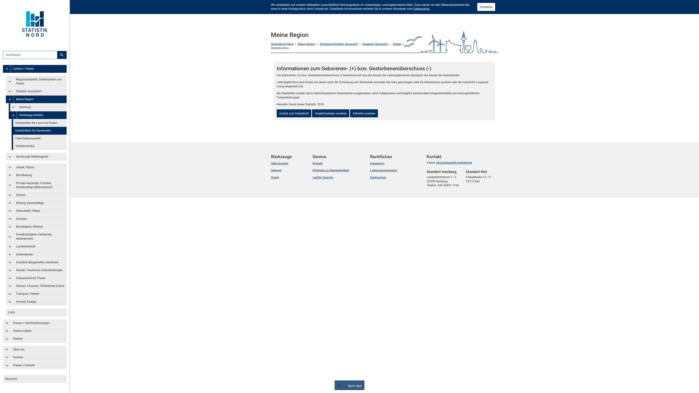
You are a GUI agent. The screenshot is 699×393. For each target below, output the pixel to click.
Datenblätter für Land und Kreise (36, 123)
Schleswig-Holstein (31, 115)
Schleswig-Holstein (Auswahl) (339, 44)
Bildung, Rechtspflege (30, 203)
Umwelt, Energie (26, 301)
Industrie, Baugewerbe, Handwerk (37, 262)
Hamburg (25, 107)
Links (11, 312)
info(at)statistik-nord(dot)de (454, 162)
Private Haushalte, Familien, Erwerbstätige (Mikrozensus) (34, 185)
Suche (275, 177)
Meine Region (24, 99)
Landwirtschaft (25, 246)
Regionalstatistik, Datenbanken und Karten (39, 81)
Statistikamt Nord (282, 44)
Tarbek (396, 44)
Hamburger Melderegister (32, 156)
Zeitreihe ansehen (364, 113)
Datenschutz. (421, 9)
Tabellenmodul (24, 146)
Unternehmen (24, 254)
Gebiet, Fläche (25, 167)
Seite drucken (279, 163)
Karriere (18, 357)
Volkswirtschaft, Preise (30, 278)
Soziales (21, 219)
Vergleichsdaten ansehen (331, 113)
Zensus (20, 195)
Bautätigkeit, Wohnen (29, 226)
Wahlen (18, 338)
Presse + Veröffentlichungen (31, 323)
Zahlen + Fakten (23, 68)
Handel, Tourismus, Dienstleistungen (39, 270)
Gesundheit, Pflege (28, 211)
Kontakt (318, 163)
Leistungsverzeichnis (383, 170)
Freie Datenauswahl (28, 138)
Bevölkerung (24, 175)
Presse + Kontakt (24, 365)
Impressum (377, 163)
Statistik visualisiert (28, 91)
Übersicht (11, 379)
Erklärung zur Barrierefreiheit (331, 170)
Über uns (18, 349)
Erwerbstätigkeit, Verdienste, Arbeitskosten (34, 236)
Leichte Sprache (323, 177)
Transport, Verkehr (27, 293)
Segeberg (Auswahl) (375, 44)
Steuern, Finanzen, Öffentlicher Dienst (40, 286)
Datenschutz (378, 177)
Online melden (22, 331)
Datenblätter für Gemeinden (33, 130)
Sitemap (276, 170)
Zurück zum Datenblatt (294, 113)
